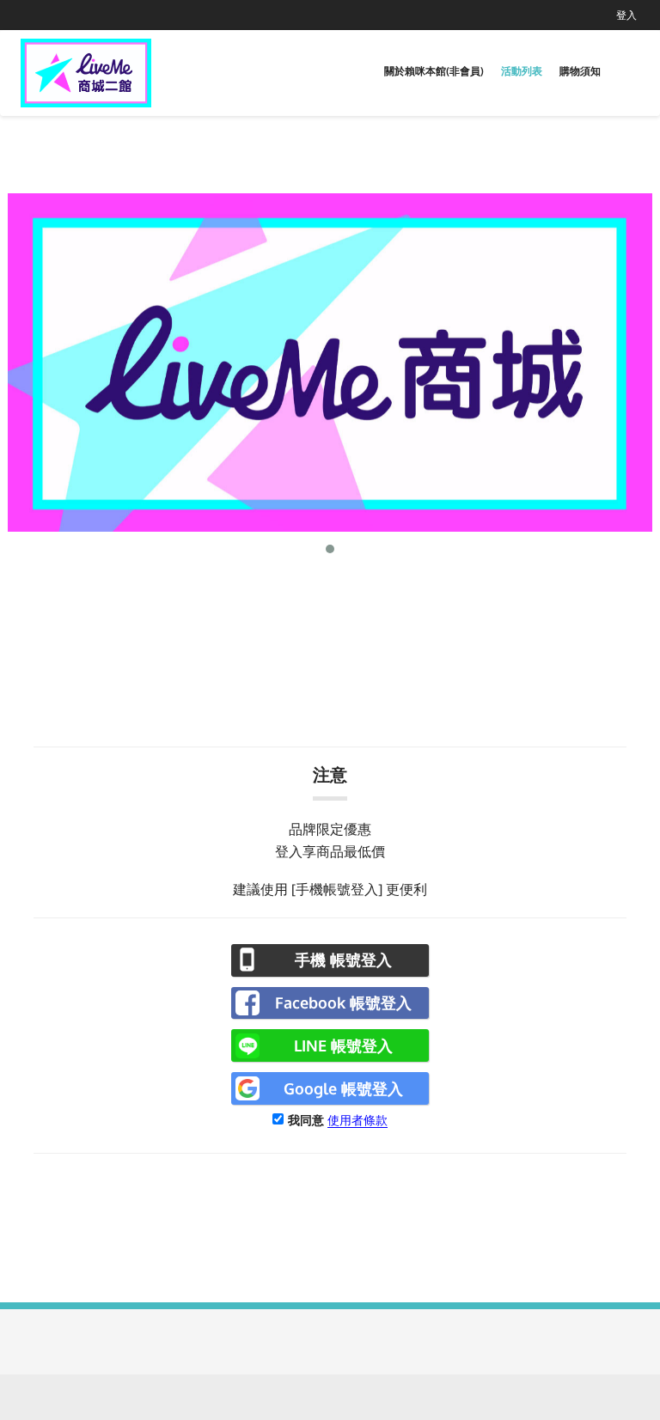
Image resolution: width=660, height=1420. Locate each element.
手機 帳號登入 (343, 959)
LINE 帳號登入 (343, 1045)
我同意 (306, 1119)
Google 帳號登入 (343, 1088)
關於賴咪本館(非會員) (434, 70)
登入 (626, 15)
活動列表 (521, 70)
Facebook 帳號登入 (343, 1002)
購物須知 (580, 70)
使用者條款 (357, 1119)
